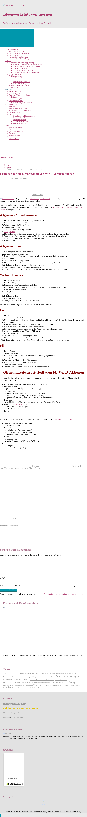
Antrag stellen (9, 232)
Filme (81, 466)
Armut (22, 673)
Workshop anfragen (15, 127)
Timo (25, 178)
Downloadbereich (19, 118)
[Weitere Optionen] (16, 517)
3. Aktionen (8, 167)
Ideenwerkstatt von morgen (27, 14)
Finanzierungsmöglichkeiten (22, 103)
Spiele (11, 80)
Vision (72, 685)
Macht (56, 680)
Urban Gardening (65, 685)
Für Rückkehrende (11, 104)
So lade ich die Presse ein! (65, 419)
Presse (37, 468)
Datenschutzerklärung (17, 717)
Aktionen (75, 466)
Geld (12, 677)
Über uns (12, 129)
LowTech (51, 680)
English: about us (14, 135)
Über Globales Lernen (16, 131)
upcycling (48, 685)
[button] (0, 815)
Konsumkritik (22, 679)
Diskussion (38, 673)
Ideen (37, 677)
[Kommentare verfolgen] (16, 545)
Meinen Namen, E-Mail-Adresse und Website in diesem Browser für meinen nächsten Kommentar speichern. (41, 586)
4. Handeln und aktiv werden (23, 70)
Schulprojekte (17, 99)
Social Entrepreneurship (17, 685)
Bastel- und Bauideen (16, 93)
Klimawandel (9, 679)
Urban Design (55, 685)
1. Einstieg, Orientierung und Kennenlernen (27, 65)
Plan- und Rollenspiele (20, 84)
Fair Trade (6, 677)
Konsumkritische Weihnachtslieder (12, 519)
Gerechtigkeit (18, 677)
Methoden (8, 61)
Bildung (34, 673)
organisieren (24, 468)
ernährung (69, 673)
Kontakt (7, 125)
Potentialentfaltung (11, 682)
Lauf (1, 468)
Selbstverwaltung (19, 78)
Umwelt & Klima (15, 55)
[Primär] (17, 38)
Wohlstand (15, 688)
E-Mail (2, 578)
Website (3, 582)
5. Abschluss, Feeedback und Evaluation (26, 72)
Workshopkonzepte (11, 49)
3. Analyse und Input (20, 68)
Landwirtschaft (34, 680)
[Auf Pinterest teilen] (16, 501)
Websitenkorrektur (19, 123)
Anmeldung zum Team (16, 112)
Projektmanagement (39, 682)
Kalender (12, 106)
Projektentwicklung (15, 76)
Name (2, 574)
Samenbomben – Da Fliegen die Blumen (14, 521)
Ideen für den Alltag (15, 91)
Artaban (27, 673)
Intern (11, 114)
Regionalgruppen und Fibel (18, 108)
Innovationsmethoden (47, 677)
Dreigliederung (46, 673)
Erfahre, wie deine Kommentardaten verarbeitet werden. (64, 594)
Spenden (12, 133)
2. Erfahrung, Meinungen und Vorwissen (27, 66)
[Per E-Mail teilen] (48, 501)
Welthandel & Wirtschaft (17, 51)
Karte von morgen (67, 676)
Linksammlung (14, 87)
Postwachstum (62, 680)
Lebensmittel (44, 680)
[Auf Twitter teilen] (16, 484)
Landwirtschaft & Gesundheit (19, 53)
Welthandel (77, 685)
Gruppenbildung (31, 677)
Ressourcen (56, 682)
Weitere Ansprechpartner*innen (18, 713)
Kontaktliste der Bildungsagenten (24, 116)
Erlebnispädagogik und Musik (19, 85)
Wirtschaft (7, 688)
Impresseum (6, 717)
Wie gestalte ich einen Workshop (20, 110)
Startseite (7, 165)
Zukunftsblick (23, 688)
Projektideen (13, 97)
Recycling (48, 682)
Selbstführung (64, 682)
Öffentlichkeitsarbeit (11, 468)
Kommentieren (37, 195)
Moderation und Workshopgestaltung (21, 63)
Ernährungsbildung (78, 673)
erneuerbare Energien (59, 673)
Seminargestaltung (15, 74)
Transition (38, 685)
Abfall (5, 673)
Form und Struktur (19, 120)
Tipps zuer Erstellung (17, 404)
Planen (31, 468)
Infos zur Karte (14, 139)
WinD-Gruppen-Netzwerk (40, 199)
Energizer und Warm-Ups (21, 82)
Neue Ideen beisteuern (20, 122)
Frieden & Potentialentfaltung (19, 59)
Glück (24, 677)
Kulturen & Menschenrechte (18, 57)
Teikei (31, 685)
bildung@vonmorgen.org (14, 703)
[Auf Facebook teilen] (48, 484)
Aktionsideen (9, 89)
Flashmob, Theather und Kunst (19, 95)
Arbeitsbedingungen (14, 673)
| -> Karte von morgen (12, 137)
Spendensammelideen (16, 101)
